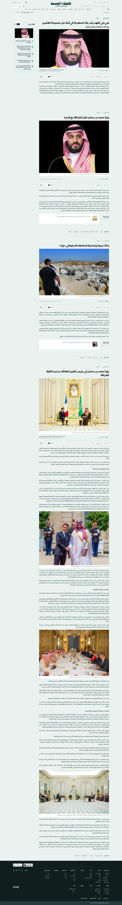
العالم (83, 9)
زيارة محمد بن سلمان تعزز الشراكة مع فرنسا (86, 117)
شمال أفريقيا (105, 878)
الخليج (97, 18)
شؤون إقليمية (106, 882)
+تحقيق (99, 893)
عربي (108, 2)
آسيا (100, 878)
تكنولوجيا (59, 9)
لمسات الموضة (47, 878)
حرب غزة (96, 357)
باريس (91, 855)
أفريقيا (99, 880)
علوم (66, 875)
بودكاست (34, 9)
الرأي (80, 9)
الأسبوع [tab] (15, 24)
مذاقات (48, 873)
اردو (97, 2)
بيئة (66, 878)
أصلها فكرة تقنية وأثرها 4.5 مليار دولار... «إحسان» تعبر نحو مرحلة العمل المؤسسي (23, 67)
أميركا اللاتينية (98, 882)
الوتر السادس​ (72, 875)
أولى (101, 231)
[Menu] (108, 9)
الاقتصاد (75, 9)
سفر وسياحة (47, 875)
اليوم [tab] (18, 24)
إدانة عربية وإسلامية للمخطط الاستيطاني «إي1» (84, 245)
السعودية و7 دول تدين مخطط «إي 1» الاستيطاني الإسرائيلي (77, 342)
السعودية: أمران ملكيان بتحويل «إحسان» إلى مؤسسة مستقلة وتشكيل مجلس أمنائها (23, 48)
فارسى (95, 2)
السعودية (76, 231)
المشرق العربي (105, 880)
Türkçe (101, 2)
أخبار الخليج (84, 855)
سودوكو (73, 891)
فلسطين (89, 357)
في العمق (42, 9)
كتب (74, 873)
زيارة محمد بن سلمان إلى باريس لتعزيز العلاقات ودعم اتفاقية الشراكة (24, 55)
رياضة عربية (107, 891)
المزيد (26, 9)
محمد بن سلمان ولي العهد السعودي (89, 231)
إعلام (74, 880)
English (105, 2)
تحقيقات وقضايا (98, 891)
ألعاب (29, 9)
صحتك (65, 873)
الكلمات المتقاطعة (72, 889)
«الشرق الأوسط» (101, 70)
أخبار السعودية (98, 855)
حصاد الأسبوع (98, 889)
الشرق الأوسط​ (88, 9)
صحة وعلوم (64, 9)
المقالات (91, 873)
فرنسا (69, 231)
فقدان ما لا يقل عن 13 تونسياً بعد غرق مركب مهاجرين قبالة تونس (88, 12)
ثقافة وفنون (70, 9)
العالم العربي (105, 18)
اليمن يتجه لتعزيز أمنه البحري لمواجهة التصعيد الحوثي (23, 61)
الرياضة (47, 9)
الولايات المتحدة (98, 873)
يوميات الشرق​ (52, 9)
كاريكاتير (90, 875)
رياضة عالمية (107, 893)
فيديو (38, 9)
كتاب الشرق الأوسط (88, 878)
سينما (74, 878)
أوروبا (100, 875)
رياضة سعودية (106, 889)
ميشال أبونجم (102, 179)
